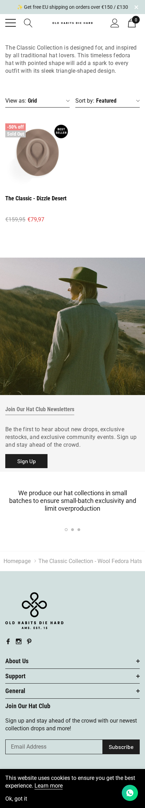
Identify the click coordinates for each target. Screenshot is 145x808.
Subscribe (121, 746)
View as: (15, 100)
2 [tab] (72, 529)
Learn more (48, 785)
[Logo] (72, 22)
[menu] (10, 23)
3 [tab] (78, 529)
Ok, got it (16, 799)
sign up (26, 461)
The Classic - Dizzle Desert (36, 198)
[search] (28, 22)
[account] (115, 22)
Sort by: (84, 100)
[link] (37, 153)
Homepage (17, 561)
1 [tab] (66, 529)
